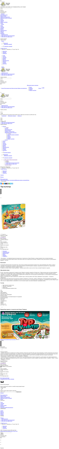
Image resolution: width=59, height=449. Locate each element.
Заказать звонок (8, 164)
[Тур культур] (13, 229)
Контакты (2, 406)
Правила (4, 255)
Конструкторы (3, 180)
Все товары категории (4, 377)
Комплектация (5, 253)
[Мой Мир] (4, 183)
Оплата (1, 404)
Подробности (3, 237)
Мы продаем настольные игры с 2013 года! (8, 431)
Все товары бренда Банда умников (7, 379)
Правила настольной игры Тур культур (8, 339)
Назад (7, 127)
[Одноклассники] (2, 183)
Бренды (1, 413)
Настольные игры (3, 395)
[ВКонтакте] (1, 183)
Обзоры (2, 417)
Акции (1, 410)
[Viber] (7, 183)
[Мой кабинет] (0, 110)
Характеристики (6, 252)
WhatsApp (5, 53)
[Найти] (1, 9)
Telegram (4, 52)
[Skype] (11, 183)
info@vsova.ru (4, 48)
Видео (4, 254)
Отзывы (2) (5, 256)
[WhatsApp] (9, 183)
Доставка (2, 403)
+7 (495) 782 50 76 (4, 34)
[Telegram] (12, 183)
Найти (2, 433)
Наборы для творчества (10, 180)
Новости (2, 412)
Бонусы (1, 411)
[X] (6, 183)
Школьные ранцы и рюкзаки (13, 134)
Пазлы (28, 180)
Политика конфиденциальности (6, 407)
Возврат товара (3, 405)
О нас (1, 402)
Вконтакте (5, 51)
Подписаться (18, 391)
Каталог (6, 128)
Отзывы (2, 414)
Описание (5, 251)
